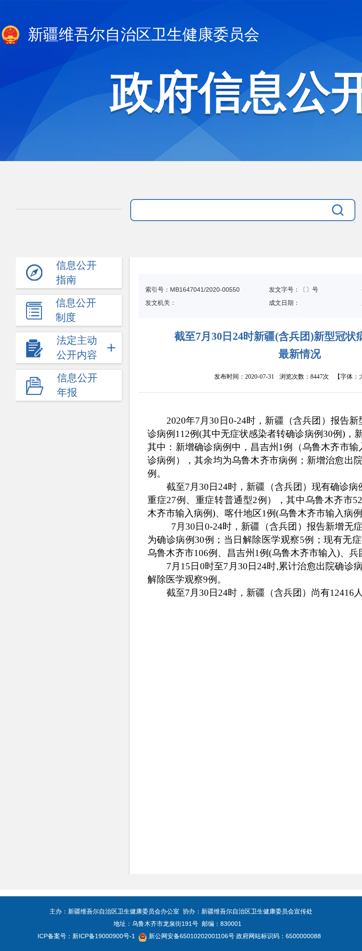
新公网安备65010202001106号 (191, 936)
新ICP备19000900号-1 (103, 936)
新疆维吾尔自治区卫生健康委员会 (142, 34)
